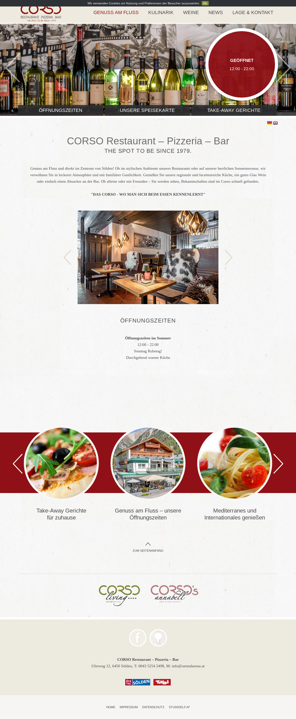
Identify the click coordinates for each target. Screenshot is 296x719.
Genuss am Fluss (116, 12)
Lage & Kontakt (253, 12)
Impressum (129, 707)
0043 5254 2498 (151, 666)
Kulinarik (161, 12)
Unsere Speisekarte (147, 110)
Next (283, 68)
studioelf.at (179, 707)
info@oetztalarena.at (188, 666)
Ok (205, 3)
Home (110, 707)
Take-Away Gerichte (233, 110)
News (215, 12)
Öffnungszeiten (60, 110)
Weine (191, 12)
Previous (12, 68)
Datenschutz (153, 707)
